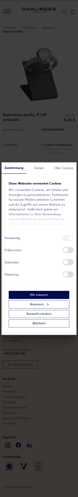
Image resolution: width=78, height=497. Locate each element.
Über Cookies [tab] (63, 168)
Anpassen (37, 304)
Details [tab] (39, 168)
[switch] (68, 250)
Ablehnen (39, 323)
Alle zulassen (39, 295)
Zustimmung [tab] (14, 167)
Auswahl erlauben (39, 314)
